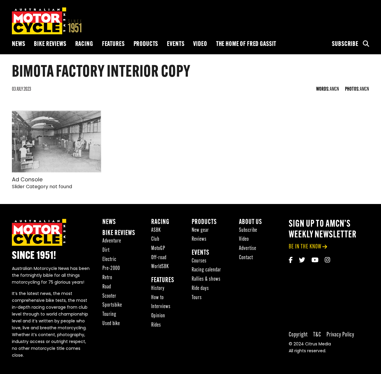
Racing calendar (206, 270)
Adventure (111, 241)
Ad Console (27, 180)
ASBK (156, 230)
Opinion (158, 316)
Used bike (111, 324)
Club (155, 239)
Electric (109, 259)
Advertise (247, 248)
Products (146, 44)
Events (175, 44)
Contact (246, 258)
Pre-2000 (111, 268)
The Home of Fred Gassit (246, 44)
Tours (197, 298)
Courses (199, 261)
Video (200, 44)
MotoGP (158, 248)
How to (157, 298)
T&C (317, 335)
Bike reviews (50, 44)
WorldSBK (160, 267)
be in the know (305, 247)
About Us (250, 222)
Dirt (106, 250)
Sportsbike (112, 305)
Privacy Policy (340, 335)
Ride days (200, 288)
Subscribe (345, 44)
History (158, 288)
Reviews (199, 239)
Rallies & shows (206, 279)
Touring (109, 314)
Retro (107, 278)
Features (113, 44)
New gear (200, 230)
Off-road (158, 258)
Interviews (161, 307)
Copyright (298, 335)
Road (106, 287)
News (18, 44)
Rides (156, 325)
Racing (84, 44)
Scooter (109, 296)
